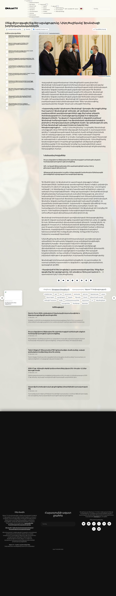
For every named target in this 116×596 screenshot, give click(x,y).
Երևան (85, 297)
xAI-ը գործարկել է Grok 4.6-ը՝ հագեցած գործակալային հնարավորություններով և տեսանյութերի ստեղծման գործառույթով (19, 104)
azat (56, 294)
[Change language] (81, 8)
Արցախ (70, 297)
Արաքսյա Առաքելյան (60, 289)
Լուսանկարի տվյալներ (104, 76)
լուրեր (61, 300)
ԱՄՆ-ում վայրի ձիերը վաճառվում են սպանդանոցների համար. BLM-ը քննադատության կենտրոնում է (69, 167)
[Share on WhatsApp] (72, 280)
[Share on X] (77, 280)
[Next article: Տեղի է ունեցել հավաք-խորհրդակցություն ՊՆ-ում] (114, 298)
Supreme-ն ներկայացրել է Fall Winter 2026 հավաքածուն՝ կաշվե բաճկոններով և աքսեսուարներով (18, 44)
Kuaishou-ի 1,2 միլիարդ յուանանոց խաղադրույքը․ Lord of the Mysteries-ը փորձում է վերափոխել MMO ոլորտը (21, 82)
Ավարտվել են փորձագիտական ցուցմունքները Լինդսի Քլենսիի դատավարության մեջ (58, 388)
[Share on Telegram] (59, 280)
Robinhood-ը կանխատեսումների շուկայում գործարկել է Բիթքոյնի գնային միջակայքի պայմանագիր (19, 36)
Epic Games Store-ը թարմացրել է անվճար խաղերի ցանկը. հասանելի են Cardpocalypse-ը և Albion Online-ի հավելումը (22, 89)
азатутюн (85, 294)
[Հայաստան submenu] (47, 4)
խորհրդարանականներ (72, 300)
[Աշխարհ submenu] (57, 6)
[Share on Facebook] (81, 280)
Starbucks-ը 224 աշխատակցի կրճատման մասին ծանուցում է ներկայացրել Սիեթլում (21, 51)
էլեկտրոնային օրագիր (96, 297)
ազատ (103, 294)
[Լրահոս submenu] (31, 1)
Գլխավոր (78, 297)
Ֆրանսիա (85, 303)
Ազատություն (50, 297)
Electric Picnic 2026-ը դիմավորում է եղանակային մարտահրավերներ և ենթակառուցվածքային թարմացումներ (54, 314)
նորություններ (66, 303)
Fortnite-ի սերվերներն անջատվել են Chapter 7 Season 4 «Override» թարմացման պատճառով (22, 74)
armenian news (48, 294)
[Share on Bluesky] (68, 280)
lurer (61, 294)
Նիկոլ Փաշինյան (100, 300)
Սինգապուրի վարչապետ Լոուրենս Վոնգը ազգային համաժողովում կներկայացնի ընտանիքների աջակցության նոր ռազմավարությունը (73, 173)
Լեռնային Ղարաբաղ (50, 300)
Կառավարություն (54, 33)
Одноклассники (94, 294)
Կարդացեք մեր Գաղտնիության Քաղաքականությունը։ (20, 523)
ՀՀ (92, 300)
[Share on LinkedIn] (86, 280)
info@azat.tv (97, 516)
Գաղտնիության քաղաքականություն (19, 529)
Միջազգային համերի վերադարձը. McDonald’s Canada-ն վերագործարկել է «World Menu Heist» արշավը (20, 97)
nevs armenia (68, 294)
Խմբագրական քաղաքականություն (23, 527)
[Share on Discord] (63, 280)
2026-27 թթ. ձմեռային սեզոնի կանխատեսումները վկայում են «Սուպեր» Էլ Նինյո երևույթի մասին (57, 369)
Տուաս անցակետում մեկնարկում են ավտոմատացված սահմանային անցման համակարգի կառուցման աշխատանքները (72, 161)
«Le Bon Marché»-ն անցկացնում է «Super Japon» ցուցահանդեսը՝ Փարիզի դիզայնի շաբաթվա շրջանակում (20, 66)
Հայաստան (85, 300)
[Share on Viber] (91, 280)
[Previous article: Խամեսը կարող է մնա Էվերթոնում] (2, 298)
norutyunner (77, 294)
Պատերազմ (76, 303)
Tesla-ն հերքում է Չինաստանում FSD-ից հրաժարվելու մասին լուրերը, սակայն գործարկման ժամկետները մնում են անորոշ (56, 351)
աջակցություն (61, 297)
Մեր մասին (8, 527)
